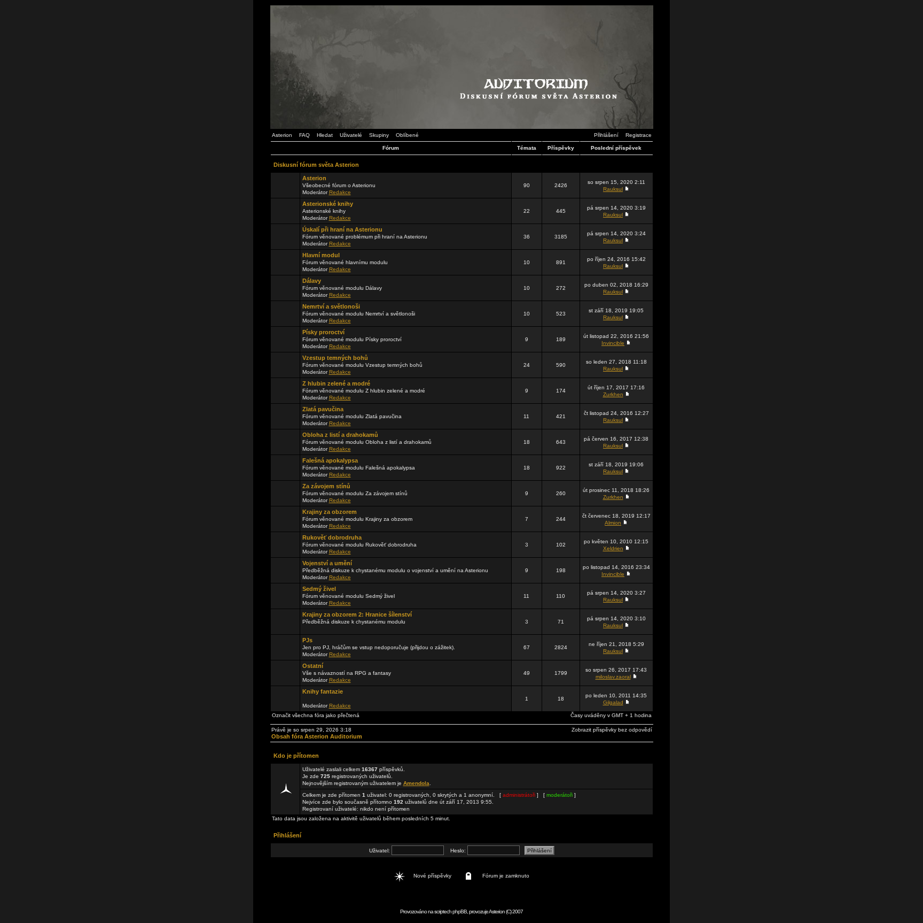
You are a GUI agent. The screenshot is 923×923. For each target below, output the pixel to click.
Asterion (282, 135)
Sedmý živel (319, 589)
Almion (613, 523)
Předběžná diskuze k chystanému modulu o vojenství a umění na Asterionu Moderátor (395, 570)
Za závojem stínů (326, 486)
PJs (307, 640)
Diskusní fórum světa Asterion (316, 164)
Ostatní (312, 666)
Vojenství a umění (327, 563)
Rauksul (613, 189)
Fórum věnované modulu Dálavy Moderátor (342, 288)
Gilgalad (613, 702)
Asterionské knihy (327, 204)
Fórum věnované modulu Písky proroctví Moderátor (352, 339)
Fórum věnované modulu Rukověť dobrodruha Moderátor (359, 544)
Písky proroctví (323, 332)
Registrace (638, 135)
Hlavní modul (321, 255)
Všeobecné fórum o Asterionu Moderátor (339, 185)
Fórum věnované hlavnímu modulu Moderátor (345, 262)
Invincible (612, 343)
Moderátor (326, 698)
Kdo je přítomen (296, 755)
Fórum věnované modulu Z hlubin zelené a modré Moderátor (363, 390)
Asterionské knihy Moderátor (327, 211)
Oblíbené (407, 135)
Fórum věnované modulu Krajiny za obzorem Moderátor (357, 519)
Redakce (340, 192)
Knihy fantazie (322, 691)
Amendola (416, 783)
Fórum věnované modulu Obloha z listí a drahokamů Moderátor (367, 442)
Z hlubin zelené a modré (336, 383)
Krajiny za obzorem (329, 512)
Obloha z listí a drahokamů (340, 435)
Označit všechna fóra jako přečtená (315, 715)
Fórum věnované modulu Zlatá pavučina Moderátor (352, 416)
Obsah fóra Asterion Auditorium (316, 736)
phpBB (459, 911)
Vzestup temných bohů (335, 358)
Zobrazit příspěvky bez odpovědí (612, 730)
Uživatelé (351, 135)
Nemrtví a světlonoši (331, 306)
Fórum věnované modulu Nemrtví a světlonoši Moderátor (358, 313)
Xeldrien (613, 548)
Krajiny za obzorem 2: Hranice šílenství (357, 614)
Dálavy (311, 281)
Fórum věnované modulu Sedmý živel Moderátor (348, 596)
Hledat (325, 135)
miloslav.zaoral (613, 677)
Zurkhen (613, 394)
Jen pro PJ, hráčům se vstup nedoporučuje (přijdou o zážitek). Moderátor (378, 647)
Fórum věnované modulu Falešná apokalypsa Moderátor (358, 467)
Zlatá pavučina (322, 409)
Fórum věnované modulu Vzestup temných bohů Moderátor (362, 365)
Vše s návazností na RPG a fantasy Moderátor (346, 673)
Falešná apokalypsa (330, 460)
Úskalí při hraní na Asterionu (342, 229)
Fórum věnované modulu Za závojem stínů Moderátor (355, 493)
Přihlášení (606, 135)
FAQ (304, 135)
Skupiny (379, 135)
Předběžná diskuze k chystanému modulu (357, 618)
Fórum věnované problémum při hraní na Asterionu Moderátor (364, 236)
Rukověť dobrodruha (332, 537)
